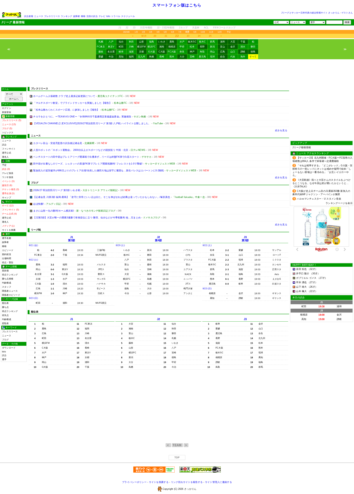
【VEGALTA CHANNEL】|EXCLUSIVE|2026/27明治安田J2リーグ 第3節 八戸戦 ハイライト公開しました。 (92, 123)
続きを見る (281, 130)
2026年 (126, 32)
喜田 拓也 (301, 269)
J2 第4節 (158, 239)
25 (210, 36)
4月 (158, 32)
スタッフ (6, 287)
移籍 (83, 16)
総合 (222, 56)
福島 (151, 41)
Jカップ (183, 27)
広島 (222, 51)
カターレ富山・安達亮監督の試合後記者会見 (57, 143)
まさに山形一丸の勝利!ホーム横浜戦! (53, 210)
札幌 (100, 41)
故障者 (76, 16)
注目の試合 (92, 16)
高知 (121, 56)
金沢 (232, 46)
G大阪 (151, 51)
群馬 (212, 41)
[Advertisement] (177, 73)
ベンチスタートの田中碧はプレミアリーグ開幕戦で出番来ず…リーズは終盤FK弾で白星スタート (86, 156)
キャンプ (6, 197)
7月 (179, 32)
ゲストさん (347, 12)
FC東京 (101, 46)
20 (155, 36)
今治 (111, 56)
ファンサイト (8, 148)
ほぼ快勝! (38, 204)
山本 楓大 (301, 291)
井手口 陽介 (302, 273)
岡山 (212, 51)
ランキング (66, 16)
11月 (211, 32)
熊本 (171, 56)
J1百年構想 (146, 27)
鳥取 (202, 51)
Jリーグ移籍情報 (301, 147)
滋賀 (131, 51)
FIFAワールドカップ (224, 27)
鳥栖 (151, 56)
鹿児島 (202, 56)
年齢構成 (6, 283)
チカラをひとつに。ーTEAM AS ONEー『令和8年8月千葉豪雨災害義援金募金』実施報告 (82, 116)
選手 (4, 359)
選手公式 (6, 153)
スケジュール (128, 16)
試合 (4, 144)
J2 (127, 27)
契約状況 (6, 254)
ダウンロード (8, 348)
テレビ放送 (7, 173)
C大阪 (162, 51)
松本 (192, 46)
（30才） (315, 273)
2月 (143, 32)
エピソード (7, 250)
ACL (206, 27)
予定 (229, 32)
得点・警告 (7, 262)
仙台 (121, 41)
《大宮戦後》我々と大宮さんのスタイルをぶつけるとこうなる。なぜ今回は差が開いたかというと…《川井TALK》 (321, 183)
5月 (165, 32)
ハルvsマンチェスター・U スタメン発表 (319, 198)
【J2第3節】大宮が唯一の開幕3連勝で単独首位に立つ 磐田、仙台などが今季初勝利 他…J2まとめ (87, 217)
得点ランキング (10, 274)
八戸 (111, 41)
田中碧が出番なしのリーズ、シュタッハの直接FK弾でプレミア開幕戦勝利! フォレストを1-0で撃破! (88, 163)
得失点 (5, 315)
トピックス (7, 132)
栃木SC (192, 41)
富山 (222, 46)
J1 (119, 27)
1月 (136, 32)
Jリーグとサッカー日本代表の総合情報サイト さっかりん (310, 12)
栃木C (202, 41)
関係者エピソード (11, 295)
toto (108, 16)
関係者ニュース (10, 291)
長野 (202, 46)
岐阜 (121, 51)
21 (166, 36)
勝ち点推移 (7, 278)
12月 (220, 32)
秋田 (131, 41)
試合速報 (28, 16)
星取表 (5, 323)
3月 (150, 32)
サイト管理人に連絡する (218, 482)
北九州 (141, 56)
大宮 (232, 41)
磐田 (253, 46)
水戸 (182, 41)
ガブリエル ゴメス (306, 278)
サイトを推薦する (159, 482)
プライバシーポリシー (134, 482)
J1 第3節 (71, 239)
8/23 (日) (33, 298)
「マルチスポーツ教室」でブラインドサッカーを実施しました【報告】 (72, 103)
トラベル (115, 16)
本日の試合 (298, 297)
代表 (232, 56)
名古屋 (111, 51)
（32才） (312, 269)
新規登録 (6, 112)
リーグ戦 (36, 229)
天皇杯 (195, 27)
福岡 (131, 56)
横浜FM (141, 46)
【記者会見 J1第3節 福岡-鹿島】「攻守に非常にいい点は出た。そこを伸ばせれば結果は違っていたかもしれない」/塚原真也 (101, 197)
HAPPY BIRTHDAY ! (304, 265)
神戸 (192, 51)
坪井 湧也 (301, 282)
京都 (141, 51)
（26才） (312, 286)
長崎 (161, 56)
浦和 (222, 41)
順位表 (5, 303)
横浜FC (152, 46)
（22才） (312, 291)
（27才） (322, 278)
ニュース (38, 16)
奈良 (182, 51)
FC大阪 (172, 51)
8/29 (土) (120, 245)
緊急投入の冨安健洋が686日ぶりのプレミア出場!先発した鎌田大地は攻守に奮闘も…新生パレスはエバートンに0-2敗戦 (98, 170)
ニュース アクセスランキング (312, 153)
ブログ (5, 339)
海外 (242, 56)
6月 (172, 32)
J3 (134, 27)
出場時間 (6, 258)
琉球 (212, 56)
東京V (111, 46)
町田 (121, 46)
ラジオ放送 (7, 177)
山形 (141, 41)
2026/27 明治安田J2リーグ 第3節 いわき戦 (56, 190)
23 (188, 36)
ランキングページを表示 (339, 203)
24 (199, 36)
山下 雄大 (301, 286)
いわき (162, 41)
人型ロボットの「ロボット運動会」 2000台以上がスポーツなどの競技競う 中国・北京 (80, 150)
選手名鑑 (6, 238)
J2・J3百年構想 (165, 27)
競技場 (5, 270)
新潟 (212, 46)
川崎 (131, 46)
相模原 (172, 46)
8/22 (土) (33, 259)
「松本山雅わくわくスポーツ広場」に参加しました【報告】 (66, 109)
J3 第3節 (245, 239)
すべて (253, 56)
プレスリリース (52, 16)
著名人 (5, 157)
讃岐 (242, 51)
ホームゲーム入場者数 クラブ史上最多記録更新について (64, 96)
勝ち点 (5, 307)
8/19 (143, 36)
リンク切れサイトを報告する (187, 482)
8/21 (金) (33, 245)
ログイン (6, 108)
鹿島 (171, 41)
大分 (182, 56)
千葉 (242, 41)
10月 (203, 32)
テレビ (102, 16)
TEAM (177, 445)
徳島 (253, 51)
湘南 (161, 46)
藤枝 (100, 51)
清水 (242, 46)
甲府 (182, 46)
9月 (195, 32)
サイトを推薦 (8, 230)
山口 (232, 51)
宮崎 (192, 56)
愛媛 (100, 56)
